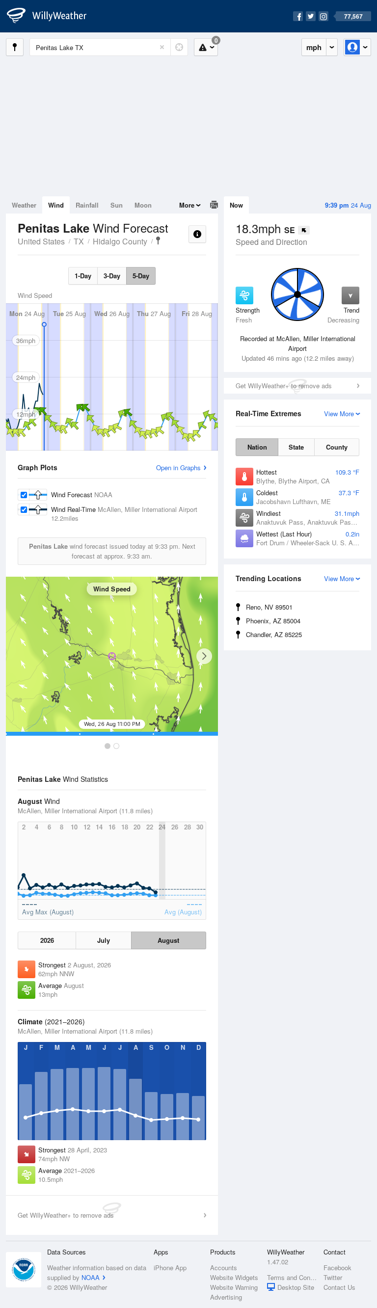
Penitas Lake (158, 240)
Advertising (226, 1297)
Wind (56, 205)
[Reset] (162, 47)
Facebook (337, 1267)
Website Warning (234, 1287)
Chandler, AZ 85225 (274, 634)
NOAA (90, 1277)
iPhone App (170, 1267)
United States (41, 241)
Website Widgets (234, 1277)
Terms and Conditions (292, 1277)
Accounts (223, 1267)
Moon (143, 205)
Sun (116, 205)
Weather (24, 205)
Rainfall (87, 205)
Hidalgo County (120, 241)
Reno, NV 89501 (269, 607)
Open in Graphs (178, 467)
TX (79, 241)
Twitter (332, 1277)
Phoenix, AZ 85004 (273, 620)
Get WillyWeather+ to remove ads (284, 385)
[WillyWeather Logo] (52, 16)
